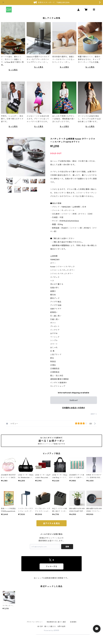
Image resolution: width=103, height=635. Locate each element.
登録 (67, 546)
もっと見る (13, 70)
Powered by (49, 630)
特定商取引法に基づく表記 (56, 622)
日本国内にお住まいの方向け (73, 408)
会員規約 (73, 622)
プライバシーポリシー (35, 622)
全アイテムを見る (51, 523)
